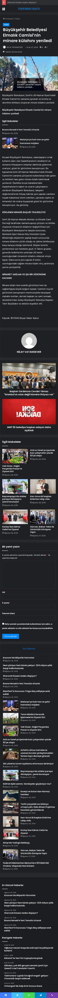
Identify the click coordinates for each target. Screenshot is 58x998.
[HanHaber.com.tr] (29, 8)
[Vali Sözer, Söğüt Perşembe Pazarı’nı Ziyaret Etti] (15, 456)
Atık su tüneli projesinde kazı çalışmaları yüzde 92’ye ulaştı (42, 453)
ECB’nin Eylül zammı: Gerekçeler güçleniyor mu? (27, 783)
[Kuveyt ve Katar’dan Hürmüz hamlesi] (10, 795)
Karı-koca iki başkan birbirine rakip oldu (40, 497)
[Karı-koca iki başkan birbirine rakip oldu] (43, 486)
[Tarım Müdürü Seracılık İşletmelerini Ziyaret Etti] (10, 718)
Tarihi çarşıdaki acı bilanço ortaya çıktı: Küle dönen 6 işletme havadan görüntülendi (38, 807)
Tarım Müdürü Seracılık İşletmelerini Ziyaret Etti (33, 716)
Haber (17, 19)
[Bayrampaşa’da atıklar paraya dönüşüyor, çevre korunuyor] (15, 486)
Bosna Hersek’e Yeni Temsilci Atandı (20, 129)
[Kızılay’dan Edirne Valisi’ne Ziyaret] (15, 517)
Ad (4, 592)
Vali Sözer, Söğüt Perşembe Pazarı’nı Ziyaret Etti (12, 469)
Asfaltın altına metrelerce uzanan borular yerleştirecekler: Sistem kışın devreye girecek (37, 753)
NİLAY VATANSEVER (15, 47)
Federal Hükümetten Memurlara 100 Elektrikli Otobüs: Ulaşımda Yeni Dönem (26, 864)
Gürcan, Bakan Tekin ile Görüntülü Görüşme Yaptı (42, 529)
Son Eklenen (29, 648)
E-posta (6, 603)
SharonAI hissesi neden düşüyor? (22, 2)
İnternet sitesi (8, 613)
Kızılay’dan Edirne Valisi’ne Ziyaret (11, 528)
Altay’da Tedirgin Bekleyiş (16, 842)
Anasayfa (9, 19)
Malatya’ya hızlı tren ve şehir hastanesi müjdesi (35, 703)
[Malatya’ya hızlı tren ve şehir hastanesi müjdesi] (10, 143)
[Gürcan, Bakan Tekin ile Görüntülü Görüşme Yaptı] (43, 517)
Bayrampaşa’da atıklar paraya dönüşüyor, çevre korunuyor (14, 499)
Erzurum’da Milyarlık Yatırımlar (18, 657)
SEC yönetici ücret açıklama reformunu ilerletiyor (28, 763)
